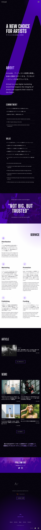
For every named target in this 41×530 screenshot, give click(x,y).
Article (24, 522)
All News (20, 431)
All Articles (20, 361)
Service (15, 522)
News (20, 522)
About (11, 522)
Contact (20, 498)
